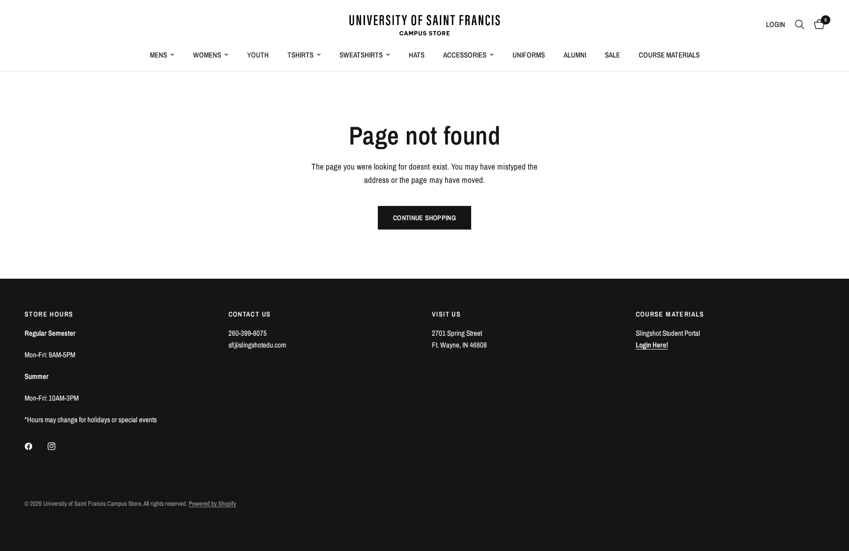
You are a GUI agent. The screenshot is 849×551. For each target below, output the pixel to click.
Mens (158, 55)
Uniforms (528, 55)
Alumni (575, 55)
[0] (816, 24)
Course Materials (669, 55)
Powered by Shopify (212, 503)
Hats (416, 55)
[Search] (799, 24)
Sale (612, 55)
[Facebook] (35, 446)
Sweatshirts (361, 55)
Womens (207, 55)
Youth (258, 55)
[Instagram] (58, 446)
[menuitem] (162, 55)
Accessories (464, 55)
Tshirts (300, 55)
